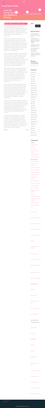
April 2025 (33, 105)
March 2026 (33, 83)
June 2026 (33, 76)
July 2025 (33, 99)
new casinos (33, 148)
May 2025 (33, 103)
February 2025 (34, 110)
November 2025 (34, 90)
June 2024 (33, 126)
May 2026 (33, 79)
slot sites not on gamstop (35, 196)
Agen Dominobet (34, 159)
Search (32, 23)
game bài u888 (33, 327)
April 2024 (33, 130)
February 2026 (34, 85)
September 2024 (34, 121)
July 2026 (33, 74)
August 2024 (33, 123)
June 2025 (33, 101)
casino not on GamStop (35, 278)
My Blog (39, 13)
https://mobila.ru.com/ (35, 272)
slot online (33, 194)
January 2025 (33, 112)
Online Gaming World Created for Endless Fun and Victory (35, 54)
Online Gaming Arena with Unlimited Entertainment (35, 50)
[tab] (24, 2)
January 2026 (33, 87)
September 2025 (34, 94)
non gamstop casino (34, 174)
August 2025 (33, 96)
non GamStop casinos (35, 180)
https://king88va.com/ (35, 308)
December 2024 (34, 114)
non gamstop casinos (35, 154)
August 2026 (33, 72)
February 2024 (34, 135)
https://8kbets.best (34, 320)
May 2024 (33, 128)
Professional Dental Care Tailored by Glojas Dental (35, 35)
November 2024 (34, 117)
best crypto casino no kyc (35, 183)
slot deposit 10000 (34, 283)
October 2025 (33, 92)
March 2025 (33, 108)
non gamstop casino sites (35, 217)
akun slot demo (34, 212)
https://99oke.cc (34, 295)
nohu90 (32, 240)
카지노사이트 (33, 339)
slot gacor (33, 344)
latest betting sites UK (35, 187)
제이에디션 (33, 333)
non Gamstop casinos (35, 314)
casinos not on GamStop (35, 223)
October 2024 (33, 119)
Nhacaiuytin (33, 350)
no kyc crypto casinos (35, 185)
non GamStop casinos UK (35, 259)
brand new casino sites (35, 167)
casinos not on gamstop (35, 235)
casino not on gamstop (35, 169)
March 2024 (33, 132)
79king (16, 60)
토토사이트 (33, 289)
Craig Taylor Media (10, 6)
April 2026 (33, 81)
